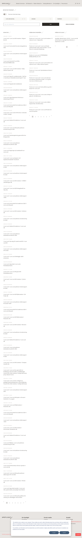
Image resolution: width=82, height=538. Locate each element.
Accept (54, 532)
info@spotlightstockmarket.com (73, 521)
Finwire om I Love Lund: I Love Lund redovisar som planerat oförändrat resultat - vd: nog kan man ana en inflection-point (40, 79)
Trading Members (47, 3)
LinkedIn (46, 519)
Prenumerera (64, 3)
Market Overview (20, 3)
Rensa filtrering (70, 24)
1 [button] (32, 116)
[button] (4, 502)
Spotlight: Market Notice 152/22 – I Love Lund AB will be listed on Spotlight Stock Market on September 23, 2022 (66, 40)
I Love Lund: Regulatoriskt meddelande (12, 84)
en (77, 3)
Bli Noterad (29, 3)
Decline (64, 532)
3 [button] (12, 502)
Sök (51, 24)
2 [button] (9, 502)
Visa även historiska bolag (14, 14)
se (79, 3)
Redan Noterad (37, 3)
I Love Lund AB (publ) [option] (10, 18)
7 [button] (23, 502)
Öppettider (24, 519)
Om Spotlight (56, 3)
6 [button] (46, 116)
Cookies (78, 534)
